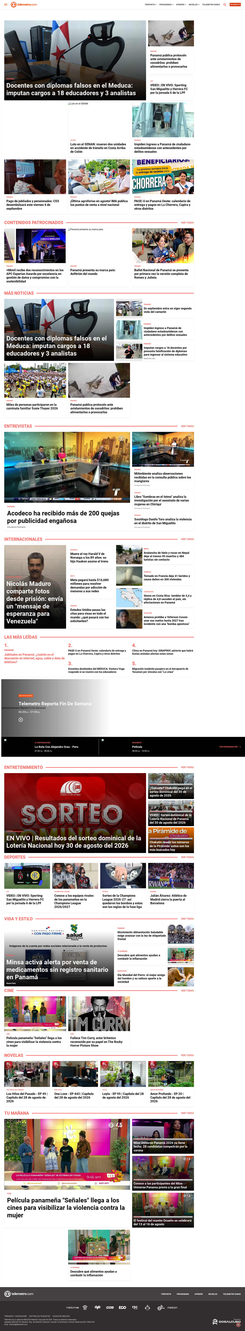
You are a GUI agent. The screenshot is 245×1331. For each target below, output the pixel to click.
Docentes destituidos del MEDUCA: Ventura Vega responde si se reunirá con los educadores (96, 670)
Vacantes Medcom (61, 1316)
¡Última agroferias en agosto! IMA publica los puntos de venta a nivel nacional (99, 203)
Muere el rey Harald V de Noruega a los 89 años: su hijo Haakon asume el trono (89, 557)
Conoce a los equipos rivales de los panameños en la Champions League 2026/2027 (74, 901)
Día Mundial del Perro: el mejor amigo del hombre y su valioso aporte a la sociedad (141, 978)
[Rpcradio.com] (135, 1309)
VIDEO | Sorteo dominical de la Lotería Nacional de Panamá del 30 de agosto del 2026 (171, 818)
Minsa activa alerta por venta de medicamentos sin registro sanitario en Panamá (57, 970)
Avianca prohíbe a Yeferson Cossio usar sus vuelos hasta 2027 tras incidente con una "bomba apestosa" (166, 620)
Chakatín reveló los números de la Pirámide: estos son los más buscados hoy (169, 846)
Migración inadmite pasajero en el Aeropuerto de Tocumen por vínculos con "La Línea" (160, 670)
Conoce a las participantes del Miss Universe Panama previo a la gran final (160, 1185)
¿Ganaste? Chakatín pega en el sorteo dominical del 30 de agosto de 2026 (171, 791)
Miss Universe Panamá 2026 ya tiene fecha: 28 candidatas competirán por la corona (160, 1146)
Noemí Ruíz (11, 983)
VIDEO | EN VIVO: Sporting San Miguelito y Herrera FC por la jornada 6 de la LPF (169, 88)
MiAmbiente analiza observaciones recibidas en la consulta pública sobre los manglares (162, 477)
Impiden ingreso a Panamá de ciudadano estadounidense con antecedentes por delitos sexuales (162, 148)
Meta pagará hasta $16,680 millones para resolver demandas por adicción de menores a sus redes (89, 585)
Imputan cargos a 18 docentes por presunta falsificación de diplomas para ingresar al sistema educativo (165, 351)
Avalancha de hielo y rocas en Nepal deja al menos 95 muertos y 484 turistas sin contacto (166, 556)
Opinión (180, 5)
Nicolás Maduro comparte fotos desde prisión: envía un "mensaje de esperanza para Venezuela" (34, 602)
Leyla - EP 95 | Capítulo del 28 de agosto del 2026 (123, 1095)
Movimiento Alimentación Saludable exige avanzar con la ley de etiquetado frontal (142, 936)
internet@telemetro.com (18, 1324)
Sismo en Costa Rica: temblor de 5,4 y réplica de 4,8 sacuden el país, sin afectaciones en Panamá (168, 599)
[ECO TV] (122, 1309)
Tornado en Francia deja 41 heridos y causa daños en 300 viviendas (167, 577)
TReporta (150, 5)
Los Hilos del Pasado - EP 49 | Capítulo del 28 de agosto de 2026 (27, 1097)
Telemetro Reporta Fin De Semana (55, 703)
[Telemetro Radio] (160, 1309)
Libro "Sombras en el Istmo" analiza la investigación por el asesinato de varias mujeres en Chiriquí (161, 500)
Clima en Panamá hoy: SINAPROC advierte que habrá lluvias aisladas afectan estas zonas (162, 652)
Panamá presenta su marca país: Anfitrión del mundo (93, 272)
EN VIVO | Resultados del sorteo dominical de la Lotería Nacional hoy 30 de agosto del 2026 (73, 841)
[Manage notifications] (238, 1324)
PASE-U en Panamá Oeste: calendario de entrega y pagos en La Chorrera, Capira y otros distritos (162, 204)
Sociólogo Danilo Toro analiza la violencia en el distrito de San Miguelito (163, 521)
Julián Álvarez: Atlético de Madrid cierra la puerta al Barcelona (168, 899)
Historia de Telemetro (39, 1316)
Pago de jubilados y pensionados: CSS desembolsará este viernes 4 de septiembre (32, 204)
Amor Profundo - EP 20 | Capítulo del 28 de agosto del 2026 (170, 1097)
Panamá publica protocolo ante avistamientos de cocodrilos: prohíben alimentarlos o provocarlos (168, 61)
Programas (165, 5)
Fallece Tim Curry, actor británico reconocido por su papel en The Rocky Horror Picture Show (96, 1041)
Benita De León (149, 359)
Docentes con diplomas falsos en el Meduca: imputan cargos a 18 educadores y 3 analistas (71, 89)
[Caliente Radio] (147, 1309)
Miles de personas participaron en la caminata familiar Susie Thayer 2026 (32, 406)
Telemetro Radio (211, 5)
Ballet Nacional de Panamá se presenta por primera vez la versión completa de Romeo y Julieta (161, 273)
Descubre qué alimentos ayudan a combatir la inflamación (139, 957)
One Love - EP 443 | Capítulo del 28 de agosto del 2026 (74, 1095)
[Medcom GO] (72, 1309)
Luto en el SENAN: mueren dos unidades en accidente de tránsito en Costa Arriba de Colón (98, 148)
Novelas (193, 5)
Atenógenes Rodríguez (16, 527)
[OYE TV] (97, 1309)
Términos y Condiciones (15, 1316)
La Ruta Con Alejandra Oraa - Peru (56, 747)
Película (137, 747)
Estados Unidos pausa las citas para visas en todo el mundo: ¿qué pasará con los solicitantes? (89, 615)
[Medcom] (172, 1309)
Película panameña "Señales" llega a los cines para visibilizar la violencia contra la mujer (34, 1041)
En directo (235, 5)
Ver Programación (228, 747)
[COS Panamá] (110, 1309)
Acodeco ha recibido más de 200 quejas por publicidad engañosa (63, 517)
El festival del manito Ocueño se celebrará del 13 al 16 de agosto (163, 1222)
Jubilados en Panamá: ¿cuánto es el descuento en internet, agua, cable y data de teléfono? (34, 658)
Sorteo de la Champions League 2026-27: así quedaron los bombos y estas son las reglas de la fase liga (122, 901)
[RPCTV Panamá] (85, 1309)
